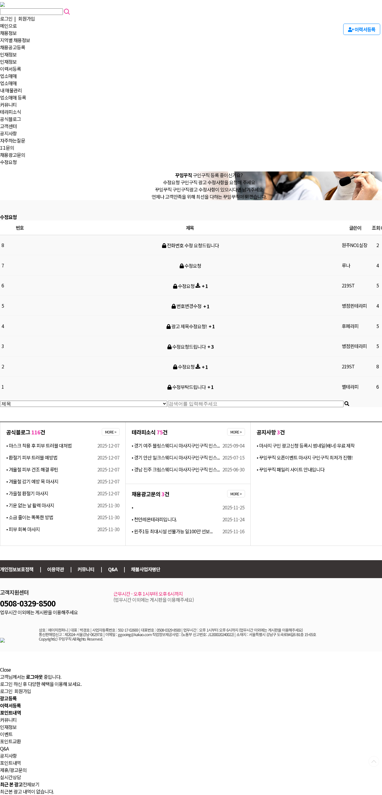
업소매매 (8, 75)
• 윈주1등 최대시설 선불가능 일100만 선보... (172, 531)
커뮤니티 (8, 104)
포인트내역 (10, 762)
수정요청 (8, 162)
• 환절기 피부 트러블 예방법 (31, 457)
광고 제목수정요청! (189, 326)
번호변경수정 (188, 306)
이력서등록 (10, 68)
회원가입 (26, 18)
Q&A (112, 569)
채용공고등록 (12, 47)
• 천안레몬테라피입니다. (154, 519)
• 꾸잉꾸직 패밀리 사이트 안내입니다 (290, 469)
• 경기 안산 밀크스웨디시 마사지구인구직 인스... (176, 457)
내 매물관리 (11, 90)
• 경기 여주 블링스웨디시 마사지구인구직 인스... (176, 445)
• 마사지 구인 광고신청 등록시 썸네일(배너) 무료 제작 (306, 445)
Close (5, 669)
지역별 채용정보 (15, 40)
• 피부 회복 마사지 (23, 529)
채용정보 (8, 32)
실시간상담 (10, 777)
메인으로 (8, 25)
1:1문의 (7, 147)
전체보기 (31, 784)
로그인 (6, 18)
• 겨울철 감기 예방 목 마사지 (32, 481)
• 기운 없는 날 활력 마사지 (30, 505)
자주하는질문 (12, 140)
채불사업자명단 (145, 569)
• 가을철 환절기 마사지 (27, 493)
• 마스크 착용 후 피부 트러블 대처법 (39, 445)
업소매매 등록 (13, 97)
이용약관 (55, 569)
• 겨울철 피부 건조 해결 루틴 (32, 469)
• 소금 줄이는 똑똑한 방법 (29, 517)
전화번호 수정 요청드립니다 (192, 245)
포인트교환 (10, 741)
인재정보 (8, 54)
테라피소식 (10, 111)
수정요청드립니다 (189, 346)
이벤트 (6, 734)
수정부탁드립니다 (189, 386)
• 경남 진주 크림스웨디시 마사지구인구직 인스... (176, 469)
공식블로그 (10, 118)
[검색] (346, 404)
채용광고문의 (12, 154)
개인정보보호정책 (16, 569)
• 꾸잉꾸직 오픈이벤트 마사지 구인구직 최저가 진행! (304, 457)
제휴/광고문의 (13, 769)
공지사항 (8, 133)
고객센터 (8, 126)
